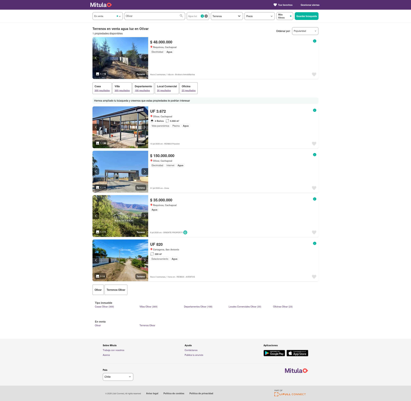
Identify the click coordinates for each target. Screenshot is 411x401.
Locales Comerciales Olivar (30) (245, 306)
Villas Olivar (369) (148, 306)
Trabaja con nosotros (113, 350)
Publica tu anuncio (194, 354)
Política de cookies (173, 393)
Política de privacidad (201, 393)
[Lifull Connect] (290, 395)
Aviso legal (152, 393)
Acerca (106, 354)
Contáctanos (191, 350)
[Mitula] (101, 5)
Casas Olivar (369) (104, 306)
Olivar (98, 325)
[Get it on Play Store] (274, 353)
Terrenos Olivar (147, 325)
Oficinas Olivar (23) (283, 306)
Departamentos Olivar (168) (198, 306)
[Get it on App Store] (297, 353)
